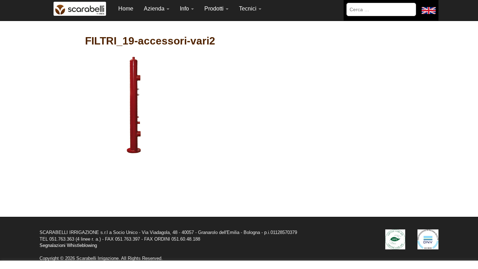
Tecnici (248, 9)
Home (125, 9)
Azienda (155, 9)
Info (185, 9)
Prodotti (214, 9)
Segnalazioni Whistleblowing (68, 245)
